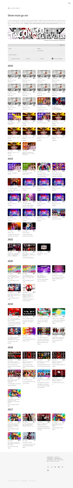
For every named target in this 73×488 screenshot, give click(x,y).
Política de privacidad (23, 480)
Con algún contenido (15, 58)
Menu (69, 3)
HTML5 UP (34, 480)
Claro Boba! (16, 21)
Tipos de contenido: (13, 54)
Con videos (28, 58)
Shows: (10, 48)
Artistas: (39, 48)
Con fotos (42, 58)
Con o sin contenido (58, 58)
